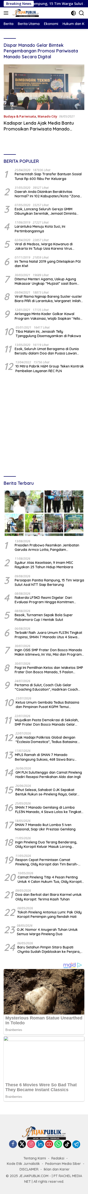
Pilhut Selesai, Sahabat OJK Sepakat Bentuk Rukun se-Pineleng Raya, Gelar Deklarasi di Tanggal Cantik (46, 792)
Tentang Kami (34, 1158)
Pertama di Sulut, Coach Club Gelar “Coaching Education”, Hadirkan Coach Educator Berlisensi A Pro (46, 687)
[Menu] (7, 13)
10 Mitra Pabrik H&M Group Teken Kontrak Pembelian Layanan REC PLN (49, 368)
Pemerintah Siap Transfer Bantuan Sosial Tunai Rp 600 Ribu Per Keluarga (48, 176)
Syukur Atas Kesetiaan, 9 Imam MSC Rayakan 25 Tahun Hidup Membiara (44, 564)
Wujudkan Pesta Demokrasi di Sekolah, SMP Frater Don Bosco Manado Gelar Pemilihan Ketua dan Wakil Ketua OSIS (46, 722)
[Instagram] (31, 1144)
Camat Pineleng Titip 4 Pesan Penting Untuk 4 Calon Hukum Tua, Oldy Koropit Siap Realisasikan (50, 879)
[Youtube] (49, 1144)
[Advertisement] (44, 425)
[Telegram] (76, 1144)
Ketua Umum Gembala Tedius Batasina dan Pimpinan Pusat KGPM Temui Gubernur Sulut (47, 704)
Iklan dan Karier (57, 1169)
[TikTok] (67, 1144)
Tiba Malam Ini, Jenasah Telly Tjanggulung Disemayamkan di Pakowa (48, 333)
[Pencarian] (81, 13)
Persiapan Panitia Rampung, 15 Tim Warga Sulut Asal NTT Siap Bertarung (49, 582)
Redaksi (57, 1158)
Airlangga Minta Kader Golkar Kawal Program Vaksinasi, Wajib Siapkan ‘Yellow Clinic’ (49, 316)
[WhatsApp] (58, 1144)
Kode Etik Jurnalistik (23, 1163)
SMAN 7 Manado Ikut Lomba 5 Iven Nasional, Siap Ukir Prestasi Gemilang (45, 827)
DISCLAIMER (29, 1169)
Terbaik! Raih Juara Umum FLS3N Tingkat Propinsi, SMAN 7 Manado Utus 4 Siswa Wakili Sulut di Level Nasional (48, 634)
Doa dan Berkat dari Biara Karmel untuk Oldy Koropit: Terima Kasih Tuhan (48, 896)
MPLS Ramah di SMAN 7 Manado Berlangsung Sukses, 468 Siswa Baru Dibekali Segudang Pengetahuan (44, 757)
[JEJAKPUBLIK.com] (25, 13)
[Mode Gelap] (73, 13)
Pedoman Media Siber (63, 1163)
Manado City (47, 116)
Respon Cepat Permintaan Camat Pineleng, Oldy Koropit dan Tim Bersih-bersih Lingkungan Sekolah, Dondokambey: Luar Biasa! (46, 862)
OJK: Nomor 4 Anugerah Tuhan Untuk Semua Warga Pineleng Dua (47, 931)
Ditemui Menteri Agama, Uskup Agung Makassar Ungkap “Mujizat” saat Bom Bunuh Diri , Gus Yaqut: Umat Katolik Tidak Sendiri (49, 281)
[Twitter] (22, 1144)
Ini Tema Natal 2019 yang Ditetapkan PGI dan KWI (48, 263)
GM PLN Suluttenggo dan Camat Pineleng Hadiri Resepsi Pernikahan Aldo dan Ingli (48, 774)
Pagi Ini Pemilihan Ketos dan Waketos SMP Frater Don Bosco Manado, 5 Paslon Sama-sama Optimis (49, 669)
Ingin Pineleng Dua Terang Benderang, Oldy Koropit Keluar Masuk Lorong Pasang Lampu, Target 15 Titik (46, 844)
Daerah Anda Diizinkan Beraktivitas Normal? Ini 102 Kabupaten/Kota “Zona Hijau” (47, 193)
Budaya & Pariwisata (20, 116)
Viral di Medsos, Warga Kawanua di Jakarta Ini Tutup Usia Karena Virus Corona (44, 246)
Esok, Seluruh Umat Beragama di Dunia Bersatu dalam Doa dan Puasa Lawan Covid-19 (47, 351)
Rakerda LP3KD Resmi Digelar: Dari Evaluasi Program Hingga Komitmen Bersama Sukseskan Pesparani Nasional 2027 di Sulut (47, 599)
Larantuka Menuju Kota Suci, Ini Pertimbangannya (40, 228)
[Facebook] (13, 1144)
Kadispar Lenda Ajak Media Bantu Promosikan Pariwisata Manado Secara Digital (39, 128)
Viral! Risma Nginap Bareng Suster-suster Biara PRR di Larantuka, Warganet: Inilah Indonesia (48, 298)
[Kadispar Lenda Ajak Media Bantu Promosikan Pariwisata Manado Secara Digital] (44, 87)
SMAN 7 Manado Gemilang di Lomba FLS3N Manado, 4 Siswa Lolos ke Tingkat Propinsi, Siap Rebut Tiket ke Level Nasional (48, 809)
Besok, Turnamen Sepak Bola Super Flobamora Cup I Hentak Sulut (44, 617)
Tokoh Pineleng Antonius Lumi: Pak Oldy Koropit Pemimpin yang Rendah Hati (49, 914)
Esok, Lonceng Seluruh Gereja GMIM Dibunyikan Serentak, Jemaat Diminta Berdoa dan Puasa (45, 211)
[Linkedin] (40, 1144)
